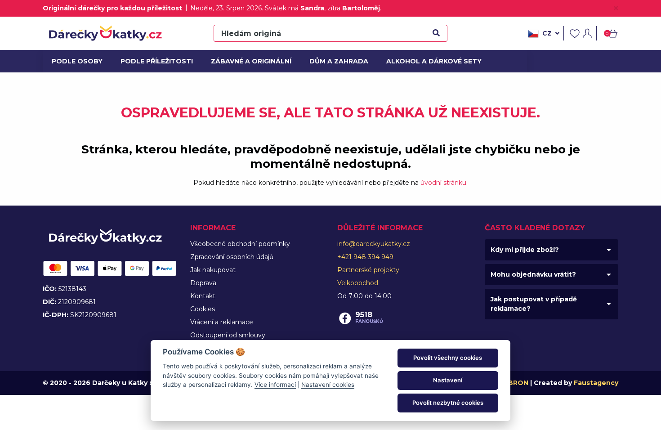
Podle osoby (76, 61)
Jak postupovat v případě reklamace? (534, 304)
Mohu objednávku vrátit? (533, 274)
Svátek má (294, 8)
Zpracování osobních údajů (231, 257)
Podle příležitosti (154, 61)
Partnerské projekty (368, 270)
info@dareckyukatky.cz (373, 244)
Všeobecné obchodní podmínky (240, 244)
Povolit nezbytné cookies (447, 402)
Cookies (202, 309)
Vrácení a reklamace (221, 322)
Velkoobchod (357, 283)
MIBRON (514, 383)
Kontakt (202, 296)
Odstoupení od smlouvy (227, 335)
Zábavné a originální (247, 61)
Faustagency (596, 383)
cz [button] (547, 33)
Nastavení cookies (327, 384)
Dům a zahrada (337, 61)
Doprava (203, 283)
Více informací (275, 384)
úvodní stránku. (444, 183)
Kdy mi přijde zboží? (525, 250)
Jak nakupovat (213, 270)
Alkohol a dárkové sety (429, 61)
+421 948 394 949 (365, 257)
